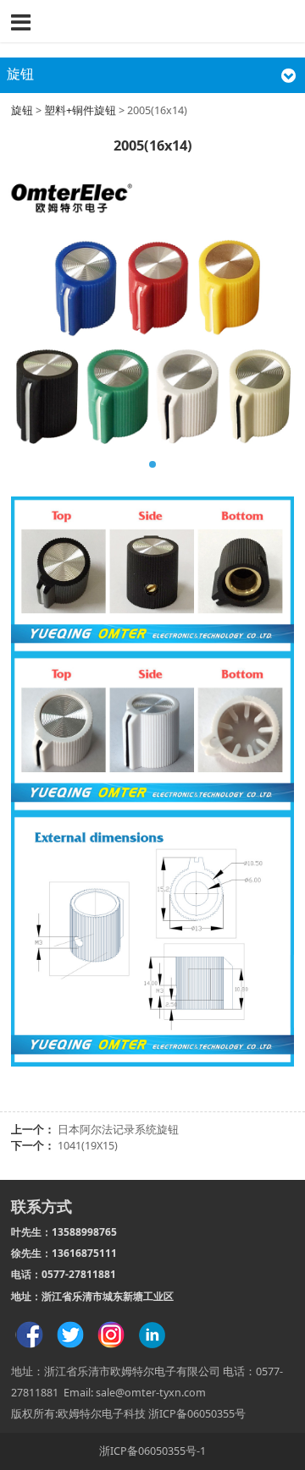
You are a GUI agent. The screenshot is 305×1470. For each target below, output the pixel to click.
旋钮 (22, 110)
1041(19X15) (88, 1145)
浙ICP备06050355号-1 (152, 1451)
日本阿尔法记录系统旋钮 (118, 1129)
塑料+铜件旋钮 (81, 110)
